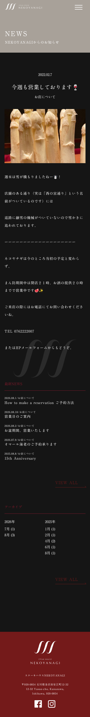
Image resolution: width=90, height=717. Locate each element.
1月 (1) (50, 529)
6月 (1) (50, 547)
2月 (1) (50, 535)
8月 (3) (9, 535)
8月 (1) (50, 553)
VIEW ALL (66, 483)
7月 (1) (9, 529)
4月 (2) (50, 541)
